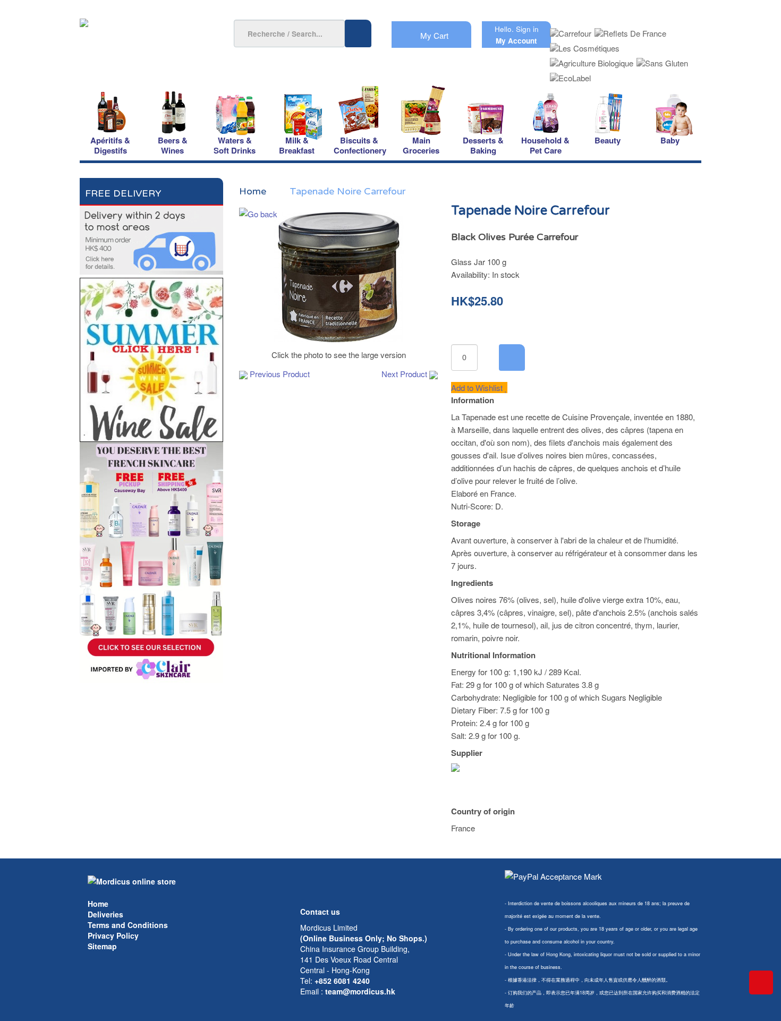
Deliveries (105, 914)
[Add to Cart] (512, 357)
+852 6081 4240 (342, 980)
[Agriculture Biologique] (591, 59)
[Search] (358, 33)
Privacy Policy (113, 935)
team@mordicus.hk (360, 991)
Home (98, 903)
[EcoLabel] (570, 74)
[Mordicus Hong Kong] (132, 880)
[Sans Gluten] (662, 59)
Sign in (527, 29)
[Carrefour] (570, 30)
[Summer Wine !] (151, 356)
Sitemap (102, 946)
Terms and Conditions (128, 925)
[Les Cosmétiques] (584, 44)
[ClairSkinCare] (151, 561)
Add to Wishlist (478, 387)
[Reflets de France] (630, 30)
